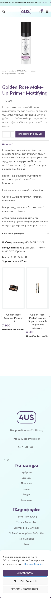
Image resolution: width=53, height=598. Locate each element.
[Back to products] (7, 80)
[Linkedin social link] (22, 257)
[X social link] (15, 257)
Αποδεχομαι (25, 573)
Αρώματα (26, 472)
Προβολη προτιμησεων (25, 589)
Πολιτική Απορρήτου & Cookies (26, 533)
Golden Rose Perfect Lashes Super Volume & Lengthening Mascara (37, 321)
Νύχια (26, 494)
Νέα (26, 544)
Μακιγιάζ (26, 478)
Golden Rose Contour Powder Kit (13, 318)
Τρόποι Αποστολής (26, 522)
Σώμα (26, 489)
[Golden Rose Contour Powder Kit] (13, 288)
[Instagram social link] (8, 460)
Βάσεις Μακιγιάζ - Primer (13, 74)
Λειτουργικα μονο (25, 581)
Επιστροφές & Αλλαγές (26, 528)
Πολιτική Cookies (33, 564)
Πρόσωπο (34, 71)
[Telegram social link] (26, 257)
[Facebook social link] (11, 257)
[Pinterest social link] (19, 257)
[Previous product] (4, 80)
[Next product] (11, 80)
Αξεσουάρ (26, 500)
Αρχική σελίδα (8, 71)
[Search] (4, 12)
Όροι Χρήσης (26, 539)
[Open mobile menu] (47, 12)
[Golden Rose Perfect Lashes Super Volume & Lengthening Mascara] (37, 288)
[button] (13, 330)
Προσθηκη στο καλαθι (30, 134)
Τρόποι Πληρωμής (26, 517)
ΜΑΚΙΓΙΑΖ (21, 71)
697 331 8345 (46, 3)
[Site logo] (25, 11)
